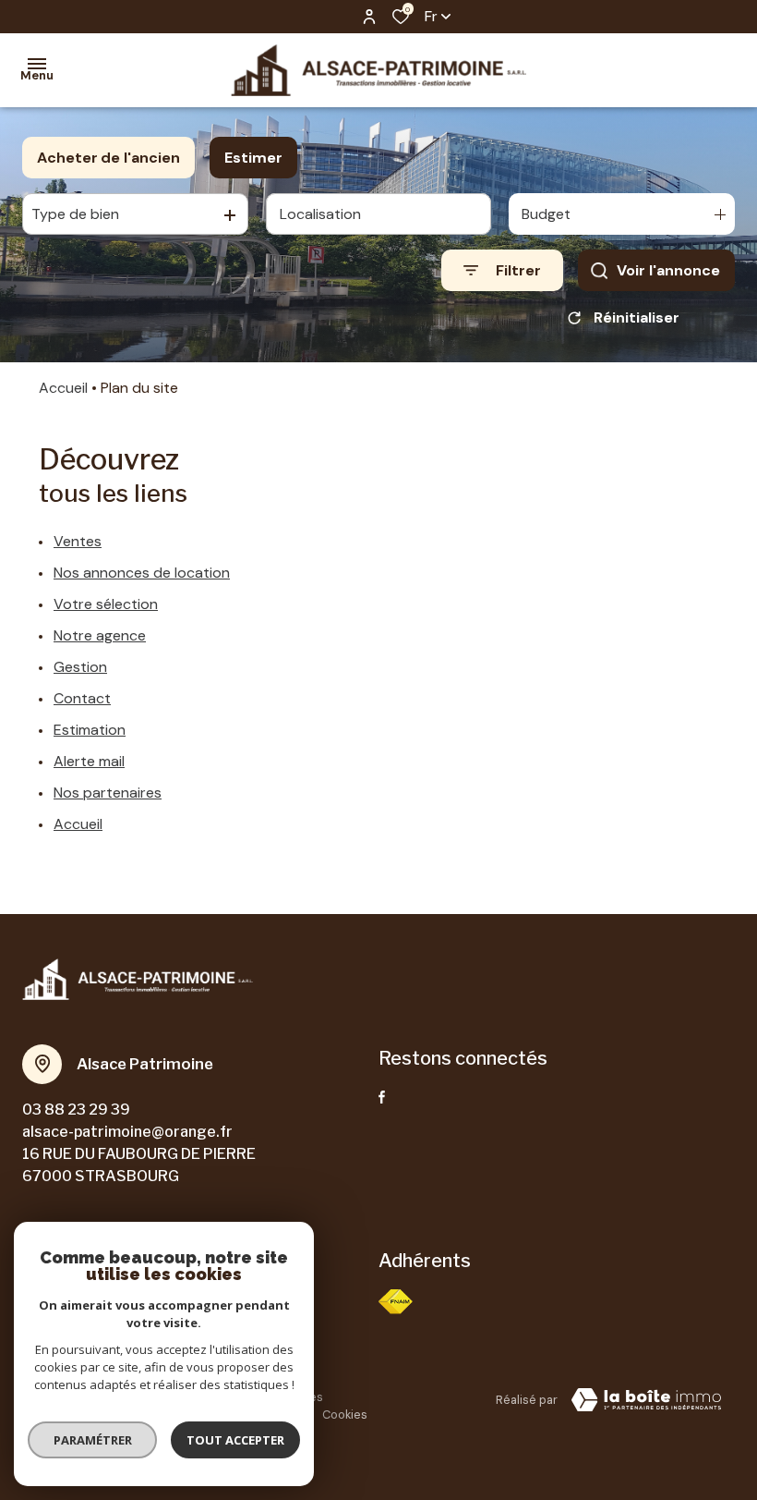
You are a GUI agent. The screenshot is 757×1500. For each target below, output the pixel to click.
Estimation (90, 729)
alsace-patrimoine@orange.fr (127, 1131)
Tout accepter (235, 1440)
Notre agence (100, 635)
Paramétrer (93, 1440)
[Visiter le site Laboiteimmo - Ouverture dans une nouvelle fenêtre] (646, 1400)
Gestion (80, 667)
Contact (82, 698)
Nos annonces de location (142, 572)
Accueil (63, 387)
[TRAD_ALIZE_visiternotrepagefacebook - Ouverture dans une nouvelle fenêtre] (381, 1097)
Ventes (78, 541)
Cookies (344, 1414)
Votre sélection (106, 604)
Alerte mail (89, 761)
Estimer (253, 157)
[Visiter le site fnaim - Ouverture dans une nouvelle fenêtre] (395, 1301)
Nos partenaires (108, 792)
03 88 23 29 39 (76, 1109)
